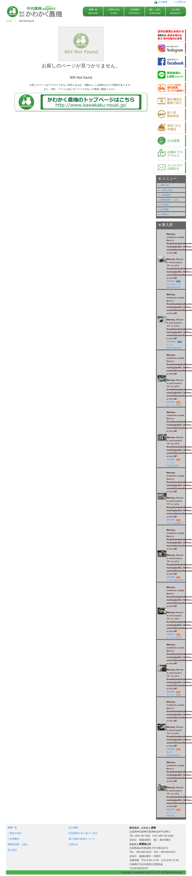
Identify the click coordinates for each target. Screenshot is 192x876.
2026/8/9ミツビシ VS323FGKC (173, 462)
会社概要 (162, 2)
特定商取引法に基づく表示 (83, 833)
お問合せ (181, 2)
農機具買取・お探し (169, 200)
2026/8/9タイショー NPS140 (173, 812)
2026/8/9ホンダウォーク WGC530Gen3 (174, 284)
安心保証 (164, 204)
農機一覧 (164, 185)
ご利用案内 (165, 195)
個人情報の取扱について (82, 839)
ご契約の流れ (166, 190)
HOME (9, 21)
